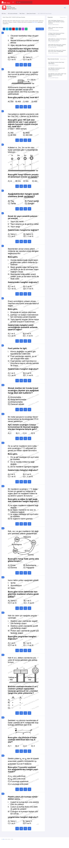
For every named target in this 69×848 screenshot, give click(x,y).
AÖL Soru (4, 13)
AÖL (4, 839)
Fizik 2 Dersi (22, 13)
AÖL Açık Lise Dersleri (12, 13)
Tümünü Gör (62, 17)
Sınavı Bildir (40, 29)
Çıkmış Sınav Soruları (31, 13)
